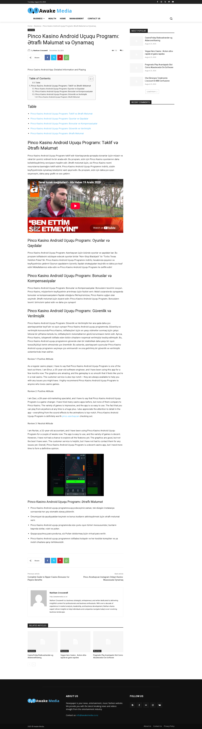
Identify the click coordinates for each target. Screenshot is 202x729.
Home (30, 26)
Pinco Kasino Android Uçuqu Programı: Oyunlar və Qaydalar (60, 89)
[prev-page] (29, 664)
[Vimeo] (169, 2)
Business (37, 26)
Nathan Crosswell (40, 50)
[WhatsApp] (66, 57)
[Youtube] (172, 2)
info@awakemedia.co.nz (87, 715)
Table (37, 82)
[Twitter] (165, 2)
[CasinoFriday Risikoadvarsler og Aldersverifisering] (43, 641)
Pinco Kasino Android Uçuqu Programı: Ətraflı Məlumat (59, 97)
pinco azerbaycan (70, 416)
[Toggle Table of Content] (90, 79)
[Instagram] (161, 2)
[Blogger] (132, 705)
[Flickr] (146, 705)
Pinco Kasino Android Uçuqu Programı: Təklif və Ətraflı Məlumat (61, 86)
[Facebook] (157, 2)
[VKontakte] (159, 705)
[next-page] (33, 664)
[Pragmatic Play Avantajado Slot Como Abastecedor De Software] (108, 641)
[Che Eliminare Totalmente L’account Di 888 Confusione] (136, 81)
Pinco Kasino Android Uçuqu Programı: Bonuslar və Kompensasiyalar (64, 91)
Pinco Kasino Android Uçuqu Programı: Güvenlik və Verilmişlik (61, 94)
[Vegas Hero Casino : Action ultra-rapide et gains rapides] (75, 641)
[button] (171, 18)
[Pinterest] (60, 57)
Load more (151, 91)
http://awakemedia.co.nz (58, 597)
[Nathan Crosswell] (29, 50)
